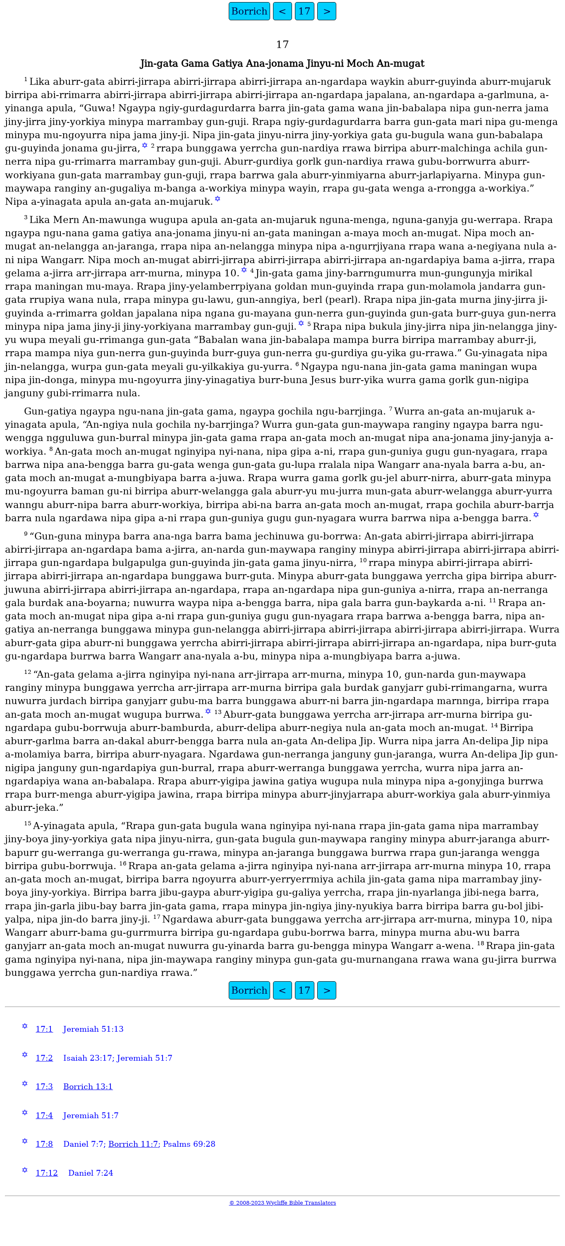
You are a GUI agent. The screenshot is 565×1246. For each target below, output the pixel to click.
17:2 (44, 1058)
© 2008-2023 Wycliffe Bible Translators (282, 1203)
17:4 (44, 1115)
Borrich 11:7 (133, 1144)
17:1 (44, 1029)
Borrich (249, 11)
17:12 (47, 1173)
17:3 (44, 1086)
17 (304, 11)
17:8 (44, 1144)
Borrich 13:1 (88, 1086)
